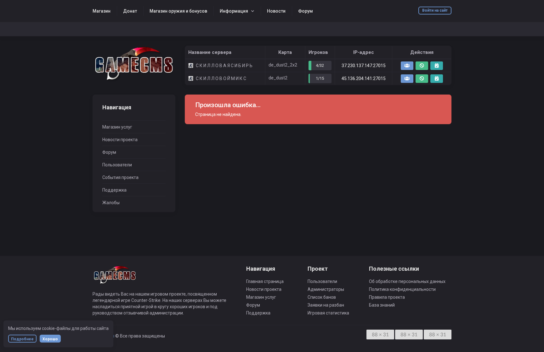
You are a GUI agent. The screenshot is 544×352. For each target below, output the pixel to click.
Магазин (101, 11)
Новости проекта (120, 139)
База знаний (382, 305)
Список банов (322, 297)
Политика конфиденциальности (402, 289)
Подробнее (22, 339)
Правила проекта (387, 297)
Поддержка (114, 190)
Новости (276, 11)
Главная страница (265, 281)
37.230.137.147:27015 (364, 65)
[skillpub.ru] (134, 64)
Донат (130, 11)
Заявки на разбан (326, 305)
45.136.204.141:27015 (364, 78)
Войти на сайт (435, 10)
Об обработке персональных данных (407, 281)
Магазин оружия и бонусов (178, 11)
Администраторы (326, 289)
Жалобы (111, 202)
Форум (305, 11)
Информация (234, 11)
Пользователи (117, 164)
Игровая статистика (328, 312)
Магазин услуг (117, 127)
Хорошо (50, 339)
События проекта (120, 177)
